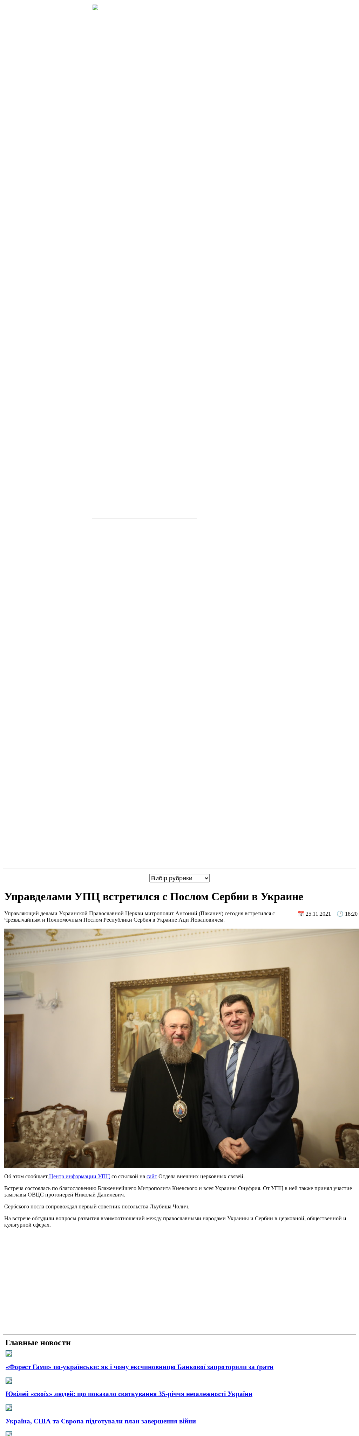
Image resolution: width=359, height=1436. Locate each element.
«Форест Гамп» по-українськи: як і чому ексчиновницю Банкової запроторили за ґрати (139, 1367)
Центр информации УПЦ (79, 1176)
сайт (152, 1176)
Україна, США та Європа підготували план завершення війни (101, 1421)
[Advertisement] (179, 1283)
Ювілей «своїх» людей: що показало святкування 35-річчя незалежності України (129, 1393)
